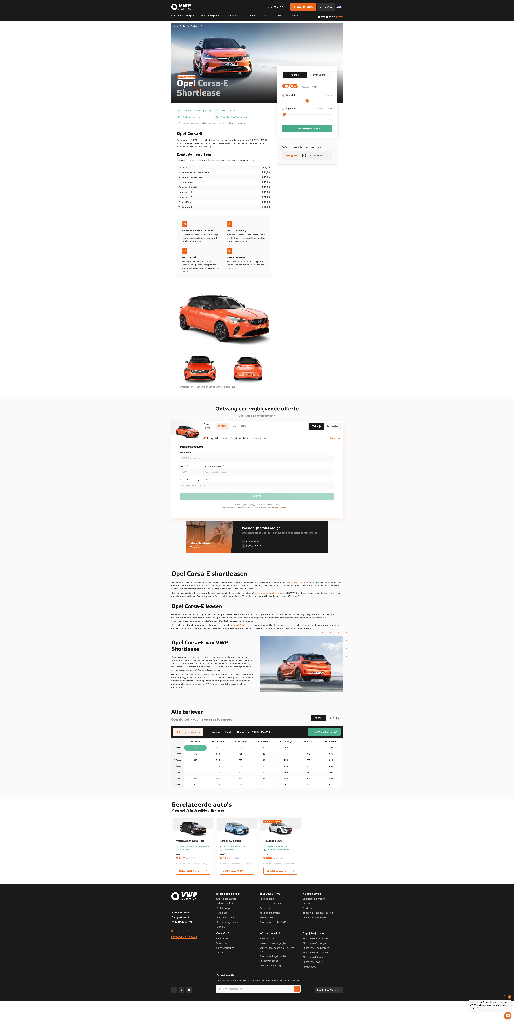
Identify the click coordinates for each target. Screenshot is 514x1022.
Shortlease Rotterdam (315, 952)
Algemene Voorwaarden (316, 917)
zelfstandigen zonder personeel (270, 593)
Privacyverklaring (269, 961)
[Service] (326, 7)
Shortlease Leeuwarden (316, 948)
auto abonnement (300, 582)
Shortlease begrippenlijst (273, 956)
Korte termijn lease (227, 922)
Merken (220, 927)
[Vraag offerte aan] (307, 128)
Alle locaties (309, 966)
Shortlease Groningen (315, 943)
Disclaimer (308, 908)
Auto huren (266, 908)
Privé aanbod (267, 898)
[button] (184, 16)
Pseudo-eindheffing (270, 965)
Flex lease (221, 913)
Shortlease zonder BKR (273, 922)
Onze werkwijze (225, 948)
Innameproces (267, 938)
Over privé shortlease (271, 903)
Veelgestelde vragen (314, 898)
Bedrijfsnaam (187, 453)
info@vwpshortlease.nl (184, 936)
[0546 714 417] (277, 7)
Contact (307, 903)
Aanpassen (335, 438)
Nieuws (220, 952)
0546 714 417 (179, 931)
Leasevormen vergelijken (273, 943)
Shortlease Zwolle (313, 962)
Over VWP (222, 938)
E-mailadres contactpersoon (193, 480)
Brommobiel (266, 917)
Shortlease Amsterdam (315, 938)
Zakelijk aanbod (224, 903)
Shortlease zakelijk (226, 898)
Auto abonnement (270, 913)
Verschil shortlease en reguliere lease (277, 950)
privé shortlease (244, 625)
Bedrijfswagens (225, 908)
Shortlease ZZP (225, 917)
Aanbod (183, 26)
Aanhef (184, 466)
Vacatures (221, 943)
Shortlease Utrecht (313, 957)
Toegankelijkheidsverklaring (318, 913)
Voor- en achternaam (213, 466)
